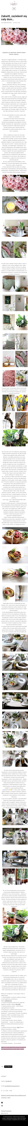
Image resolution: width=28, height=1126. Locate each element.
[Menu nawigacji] (14, 8)
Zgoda (7, 1122)
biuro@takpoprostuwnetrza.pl (12, 1086)
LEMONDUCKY (8, 1000)
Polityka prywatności (17, 1122)
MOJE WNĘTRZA (8, 1066)
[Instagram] (2, 1106)
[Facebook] (2, 1103)
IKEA (18, 1027)
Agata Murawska (7, 22)
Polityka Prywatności (6, 1111)
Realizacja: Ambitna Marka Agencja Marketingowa (13, 1095)
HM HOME (18, 1004)
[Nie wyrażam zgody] (26, 1120)
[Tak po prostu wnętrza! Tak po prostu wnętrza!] (14, 3)
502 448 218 (8, 1081)
